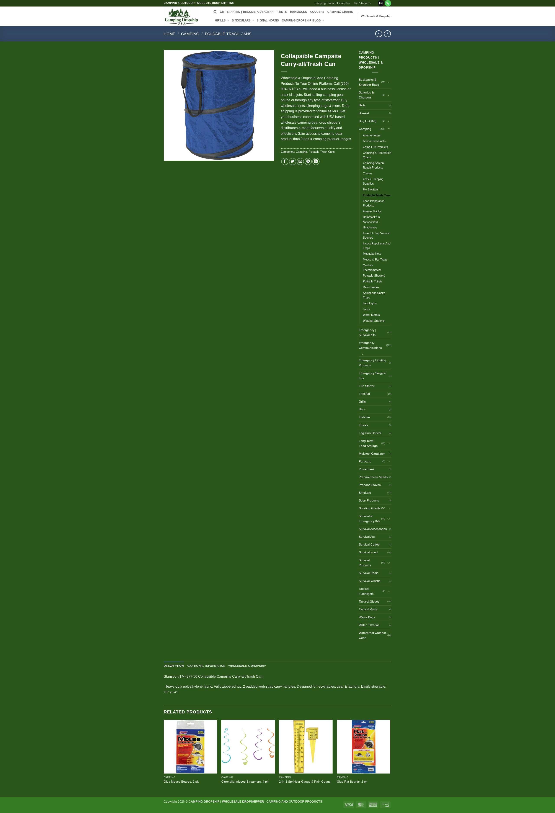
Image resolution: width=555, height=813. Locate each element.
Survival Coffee (369, 544)
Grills (362, 401)
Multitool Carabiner (372, 453)
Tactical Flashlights (366, 591)
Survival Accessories (373, 529)
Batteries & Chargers (366, 95)
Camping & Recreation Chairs (377, 155)
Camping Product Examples (332, 3)
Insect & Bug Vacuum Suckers (376, 235)
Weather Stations (374, 320)
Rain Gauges (371, 287)
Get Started (361, 3)
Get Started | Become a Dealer (245, 11)
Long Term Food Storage (368, 443)
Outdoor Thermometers (372, 268)
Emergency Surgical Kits (372, 375)
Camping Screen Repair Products (373, 165)
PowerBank (366, 469)
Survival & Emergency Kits (369, 518)
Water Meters (371, 314)
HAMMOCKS (298, 11)
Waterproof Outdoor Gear (372, 635)
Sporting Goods (369, 508)
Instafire (364, 417)
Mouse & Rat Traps (375, 259)
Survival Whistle (369, 581)
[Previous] (164, 758)
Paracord (365, 461)
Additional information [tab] (206, 665)
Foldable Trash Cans (228, 33)
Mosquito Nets (372, 253)
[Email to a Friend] (300, 161)
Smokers (365, 492)
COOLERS (317, 11)
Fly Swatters (371, 189)
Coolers (367, 173)
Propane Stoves (370, 485)
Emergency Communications (370, 345)
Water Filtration (369, 625)
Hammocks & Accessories (371, 219)
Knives (363, 425)
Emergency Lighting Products (372, 363)
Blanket (364, 113)
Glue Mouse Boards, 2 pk (181, 781)
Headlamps (370, 227)
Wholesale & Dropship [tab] (247, 665)
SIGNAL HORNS (268, 20)
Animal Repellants (374, 141)
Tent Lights (370, 303)
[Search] (215, 12)
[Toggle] (388, 82)
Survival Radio (369, 573)
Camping (190, 33)
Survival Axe (367, 536)
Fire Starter (366, 386)
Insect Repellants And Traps (376, 246)
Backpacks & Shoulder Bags (369, 82)
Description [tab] (174, 665)
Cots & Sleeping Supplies (373, 181)
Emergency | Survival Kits (367, 332)
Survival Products (365, 562)
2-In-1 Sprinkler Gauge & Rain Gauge (305, 781)
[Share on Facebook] (284, 161)
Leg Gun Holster (370, 433)
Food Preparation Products (373, 203)
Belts (362, 105)
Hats (362, 409)
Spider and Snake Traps (374, 295)
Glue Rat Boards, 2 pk (352, 781)
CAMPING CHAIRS (340, 11)
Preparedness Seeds (373, 477)
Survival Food (368, 552)
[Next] (390, 758)
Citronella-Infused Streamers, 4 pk (244, 781)
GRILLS (220, 20)
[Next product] (378, 33)
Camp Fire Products (375, 147)
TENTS (282, 11)
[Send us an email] (381, 3)
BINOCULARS (241, 20)
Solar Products (369, 500)
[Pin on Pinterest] (308, 161)
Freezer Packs (372, 211)
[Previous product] (387, 33)
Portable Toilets (372, 281)
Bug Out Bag (367, 121)
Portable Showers (374, 275)
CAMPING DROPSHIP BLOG (301, 20)
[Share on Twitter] (292, 161)
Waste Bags (367, 617)
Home (169, 33)
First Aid (364, 393)
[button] (375, 1)
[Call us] (388, 3)
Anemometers (371, 135)
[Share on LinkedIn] (316, 161)
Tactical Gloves (369, 601)
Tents (366, 309)
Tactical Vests (368, 609)
